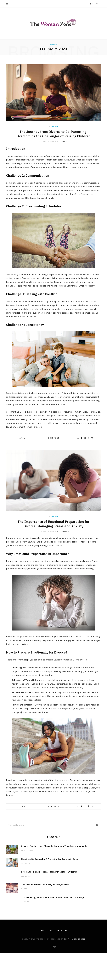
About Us (62, 930)
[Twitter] (85, 438)
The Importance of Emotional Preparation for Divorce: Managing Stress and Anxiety (53, 523)
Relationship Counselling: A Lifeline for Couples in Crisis (49, 859)
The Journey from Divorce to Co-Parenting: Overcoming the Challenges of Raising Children (54, 133)
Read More (53, 438)
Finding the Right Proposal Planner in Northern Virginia (49, 871)
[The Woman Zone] (53, 23)
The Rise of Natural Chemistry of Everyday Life (45, 884)
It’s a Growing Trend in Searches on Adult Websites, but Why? (52, 897)
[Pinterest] (88, 438)
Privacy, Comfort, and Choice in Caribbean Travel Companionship (54, 846)
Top (54, 947)
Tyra (23, 438)
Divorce (54, 126)
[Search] (90, 4)
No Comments (63, 141)
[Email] (92, 438)
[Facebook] (81, 438)
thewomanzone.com (74, 939)
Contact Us (46, 930)
